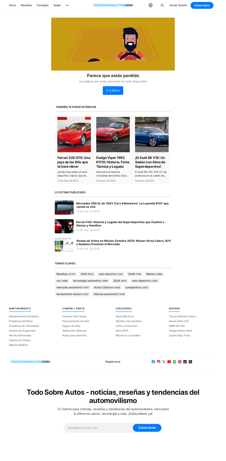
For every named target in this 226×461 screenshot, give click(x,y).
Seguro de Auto (71, 325)
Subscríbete (202, 5)
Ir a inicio (113, 90)
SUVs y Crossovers (126, 325)
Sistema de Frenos (19, 340)
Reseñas (26, 5)
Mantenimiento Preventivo (24, 316)
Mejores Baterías (18, 344)
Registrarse (113, 361)
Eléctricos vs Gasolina (128, 335)
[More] (67, 5)
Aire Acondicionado (20, 335)
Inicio (12, 5)
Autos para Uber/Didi (74, 335)
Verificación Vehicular (74, 330)
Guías (57, 5)
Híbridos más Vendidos (129, 321)
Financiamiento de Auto (75, 321)
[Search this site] (162, 5)
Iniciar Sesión (178, 5)
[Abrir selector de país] (150, 5)
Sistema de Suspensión (22, 330)
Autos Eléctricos (125, 316)
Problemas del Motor (21, 321)
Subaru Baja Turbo (179, 335)
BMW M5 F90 (177, 325)
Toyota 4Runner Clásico (182, 316)
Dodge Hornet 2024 (180, 330)
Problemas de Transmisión (24, 325)
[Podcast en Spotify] (174, 361)
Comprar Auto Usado (74, 316)
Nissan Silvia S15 (179, 321)
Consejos (43, 5)
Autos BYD (122, 330)
